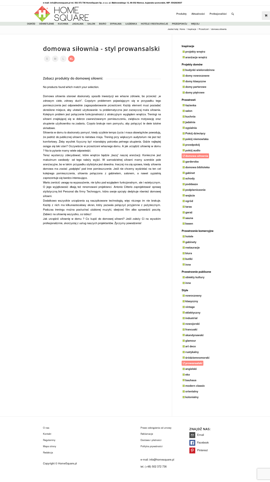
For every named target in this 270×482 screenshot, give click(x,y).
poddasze (191, 184)
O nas (46, 427)
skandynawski (194, 335)
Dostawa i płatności (151, 440)
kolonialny (192, 397)
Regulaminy (49, 440)
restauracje (192, 247)
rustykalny (192, 352)
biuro (102, 23)
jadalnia (78, 23)
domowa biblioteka (197, 167)
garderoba (192, 161)
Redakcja (48, 452)
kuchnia (63, 23)
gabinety (190, 242)
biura (188, 253)
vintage (190, 307)
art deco (190, 346)
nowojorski (192, 324)
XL (71, 59)
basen (189, 223)
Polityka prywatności (152, 446)
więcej (195, 23)
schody (190, 178)
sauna (189, 218)
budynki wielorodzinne (200, 70)
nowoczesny (193, 295)
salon (91, 23)
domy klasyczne (195, 81)
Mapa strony (49, 446)
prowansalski (193, 363)
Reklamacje (147, 433)
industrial (191, 318)
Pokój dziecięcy (195, 133)
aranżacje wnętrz (196, 57)
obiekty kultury (194, 277)
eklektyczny (192, 312)
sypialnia (116, 23)
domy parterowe (195, 87)
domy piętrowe (194, 92)
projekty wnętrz (195, 51)
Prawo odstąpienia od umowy (156, 427)
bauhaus (190, 380)
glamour (190, 340)
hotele (189, 236)
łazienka (131, 23)
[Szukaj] (232, 14)
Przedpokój (179, 23)
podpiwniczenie (195, 190)
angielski (191, 369)
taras (188, 207)
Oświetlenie (46, 23)
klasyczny (191, 301)
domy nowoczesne (197, 75)
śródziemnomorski (197, 358)
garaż (188, 212)
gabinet (190, 173)
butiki (188, 259)
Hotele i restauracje (154, 23)
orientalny (191, 391)
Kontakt (47, 433)
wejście (190, 195)
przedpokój (192, 145)
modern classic (195, 386)
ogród (31, 23)
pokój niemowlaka (196, 139)
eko (187, 374)
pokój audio (192, 150)
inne (188, 264)
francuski (191, 329)
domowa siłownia (196, 156)
